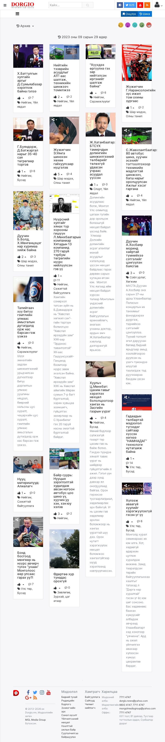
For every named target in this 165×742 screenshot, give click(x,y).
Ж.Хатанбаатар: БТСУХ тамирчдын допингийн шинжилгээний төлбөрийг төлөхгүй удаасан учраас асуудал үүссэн (102, 160)
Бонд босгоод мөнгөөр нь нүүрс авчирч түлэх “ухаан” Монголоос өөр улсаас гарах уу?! (28, 565)
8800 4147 (125, 704)
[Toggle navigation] (17, 14)
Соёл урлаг (137, 277)
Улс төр (135, 467)
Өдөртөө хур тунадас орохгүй (64, 577)
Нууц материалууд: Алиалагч (28, 482)
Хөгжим (131, 281)
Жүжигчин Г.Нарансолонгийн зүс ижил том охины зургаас (140, 94)
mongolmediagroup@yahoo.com (137, 708)
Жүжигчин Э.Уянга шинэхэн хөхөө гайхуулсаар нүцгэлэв (63, 158)
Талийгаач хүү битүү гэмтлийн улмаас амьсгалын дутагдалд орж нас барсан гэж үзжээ (26, 322)
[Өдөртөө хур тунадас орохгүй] (64, 549)
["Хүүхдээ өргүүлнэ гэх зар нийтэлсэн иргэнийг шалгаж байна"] (101, 51)
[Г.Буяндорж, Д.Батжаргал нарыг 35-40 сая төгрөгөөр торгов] (28, 129)
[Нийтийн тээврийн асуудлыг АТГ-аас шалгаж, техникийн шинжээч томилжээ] (64, 52)
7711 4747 (125, 697)
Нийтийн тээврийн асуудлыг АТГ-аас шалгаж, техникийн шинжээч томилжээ (62, 77)
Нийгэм (26, 102)
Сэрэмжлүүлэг (100, 101)
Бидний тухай (69, 696)
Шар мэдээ (137, 112)
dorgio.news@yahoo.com (133, 700)
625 (131, 5)
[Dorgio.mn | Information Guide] (16, 692)
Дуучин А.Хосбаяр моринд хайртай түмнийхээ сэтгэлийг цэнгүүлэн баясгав (134, 253)
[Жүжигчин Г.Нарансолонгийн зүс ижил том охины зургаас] (137, 62)
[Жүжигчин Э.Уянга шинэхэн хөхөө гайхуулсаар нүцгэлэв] (64, 130)
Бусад (21, 180)
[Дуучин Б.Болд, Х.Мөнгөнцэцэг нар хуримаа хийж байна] (28, 210)
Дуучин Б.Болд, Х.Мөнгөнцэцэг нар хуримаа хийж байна (29, 243)
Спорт (98, 189)
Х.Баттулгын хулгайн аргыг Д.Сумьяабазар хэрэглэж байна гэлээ (29, 82)
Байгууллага (92, 696)
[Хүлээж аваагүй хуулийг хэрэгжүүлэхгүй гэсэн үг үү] (137, 488)
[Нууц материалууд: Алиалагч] (28, 464)
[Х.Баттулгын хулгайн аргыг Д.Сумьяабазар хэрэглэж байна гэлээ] (28, 56)
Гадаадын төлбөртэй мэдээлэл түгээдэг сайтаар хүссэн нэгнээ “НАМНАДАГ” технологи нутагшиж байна (136, 434)
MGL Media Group (35, 719)
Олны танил (134, 116)
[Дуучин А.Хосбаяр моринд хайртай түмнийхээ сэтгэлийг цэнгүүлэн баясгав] (137, 225)
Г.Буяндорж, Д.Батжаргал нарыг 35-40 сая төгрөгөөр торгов (27, 155)
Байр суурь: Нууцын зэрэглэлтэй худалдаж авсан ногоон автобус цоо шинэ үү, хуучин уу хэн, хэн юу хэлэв (64, 491)
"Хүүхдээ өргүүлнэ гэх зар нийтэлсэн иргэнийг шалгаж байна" (100, 75)
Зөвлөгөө (63, 592)
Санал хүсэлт (69, 715)
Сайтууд (90, 700)
